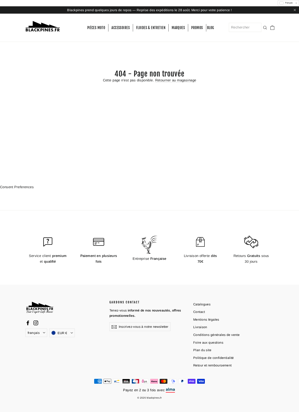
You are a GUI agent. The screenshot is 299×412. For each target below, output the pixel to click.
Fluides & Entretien (150, 28)
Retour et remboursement (212, 365)
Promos (197, 28)
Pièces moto (96, 28)
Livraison (200, 327)
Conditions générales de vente (216, 335)
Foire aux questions (208, 342)
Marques (178, 28)
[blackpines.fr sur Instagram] (35, 322)
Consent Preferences (17, 187)
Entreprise (149, 259)
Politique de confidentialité (213, 358)
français (34, 332)
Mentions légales (206, 319)
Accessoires (120, 28)
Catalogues (202, 304)
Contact (199, 312)
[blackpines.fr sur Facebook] (27, 322)
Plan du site (202, 350)
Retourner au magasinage (175, 80)
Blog (210, 28)
